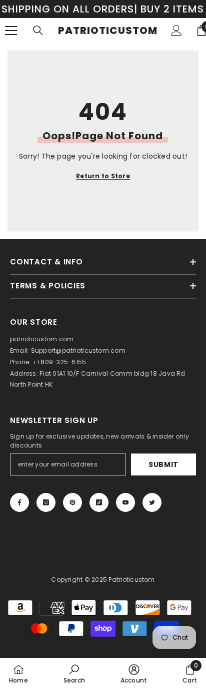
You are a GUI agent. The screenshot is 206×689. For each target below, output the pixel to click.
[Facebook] (19, 502)
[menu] (11, 30)
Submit (163, 464)
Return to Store (103, 176)
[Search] (38, 30)
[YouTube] (125, 502)
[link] (74, 673)
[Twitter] (152, 502)
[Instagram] (46, 502)
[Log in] (176, 30)
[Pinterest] (72, 502)
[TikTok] (99, 502)
